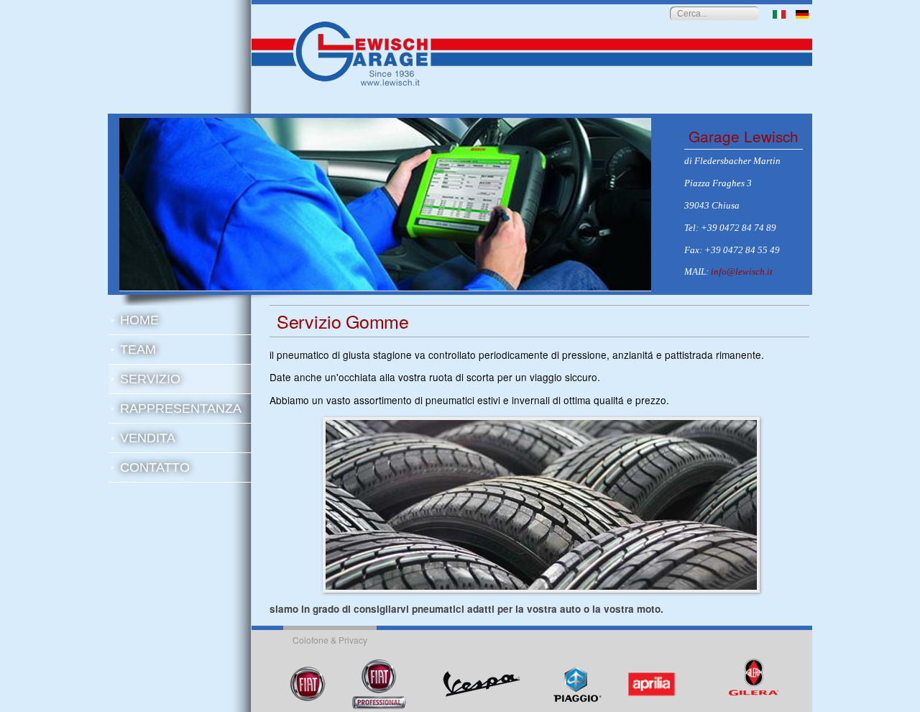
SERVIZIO (150, 379)
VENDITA (147, 438)
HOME (139, 320)
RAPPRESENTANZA (181, 408)
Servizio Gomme (343, 321)
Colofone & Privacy (330, 640)
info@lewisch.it (742, 271)
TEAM (138, 349)
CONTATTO (155, 467)
